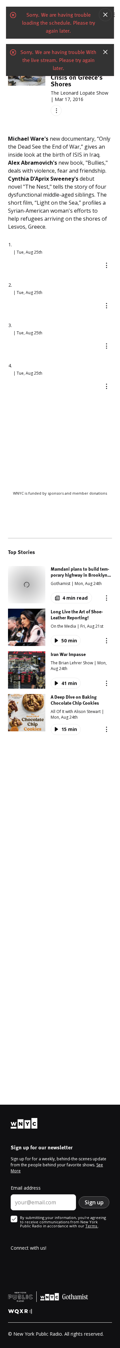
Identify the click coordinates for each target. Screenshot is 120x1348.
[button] (60, 584)
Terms (91, 1225)
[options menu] (56, 110)
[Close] (105, 14)
